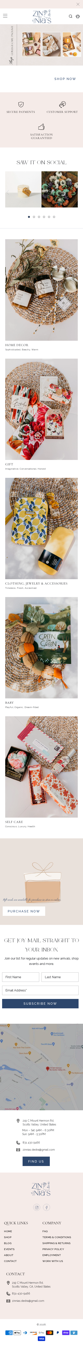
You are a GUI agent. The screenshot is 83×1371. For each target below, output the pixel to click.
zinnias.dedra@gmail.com (39, 1149)
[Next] (75, 192)
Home (8, 1231)
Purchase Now (24, 911)
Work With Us (52, 1261)
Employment (51, 1255)
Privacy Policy (53, 1249)
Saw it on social (42, 162)
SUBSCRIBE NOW (40, 1003)
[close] (78, 4)
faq (45, 1231)
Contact (10, 1261)
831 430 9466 (31, 1142)
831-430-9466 (21, 1293)
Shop (7, 1237)
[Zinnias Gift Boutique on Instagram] (36, 1208)
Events (9, 1249)
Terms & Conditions (56, 1237)
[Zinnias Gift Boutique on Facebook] (46, 1208)
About (9, 1255)
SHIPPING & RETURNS (56, 1243)
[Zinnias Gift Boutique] (41, 16)
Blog (7, 1243)
